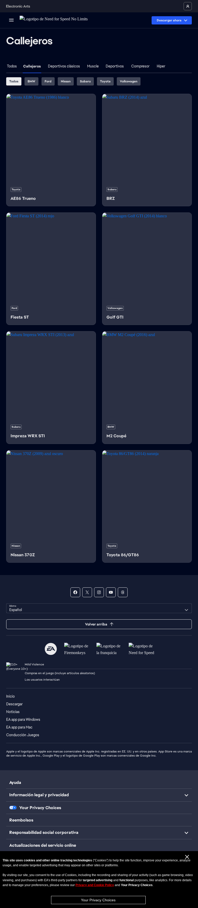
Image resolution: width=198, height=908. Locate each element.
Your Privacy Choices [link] (40, 808)
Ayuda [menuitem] (15, 782)
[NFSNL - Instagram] (99, 592)
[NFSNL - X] (87, 592)
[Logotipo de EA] (51, 649)
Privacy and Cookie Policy (95, 885)
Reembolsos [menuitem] (21, 820)
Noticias (13, 711)
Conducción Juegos (22, 735)
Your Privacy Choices (98, 900)
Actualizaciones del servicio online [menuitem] (42, 845)
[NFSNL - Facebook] (75, 592)
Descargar (14, 704)
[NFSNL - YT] (111, 592)
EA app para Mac (19, 727)
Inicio (10, 696)
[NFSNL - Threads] (123, 592)
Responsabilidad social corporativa (43, 832)
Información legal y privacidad (39, 795)
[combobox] (99, 608)
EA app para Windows (23, 719)
